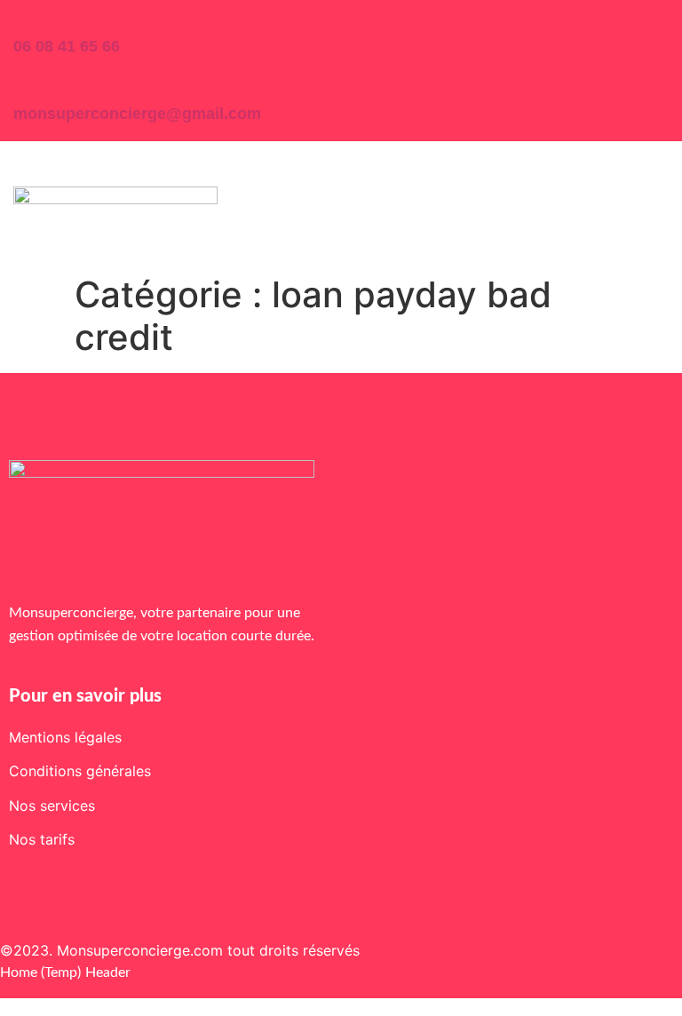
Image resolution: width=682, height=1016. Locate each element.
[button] (27, 169)
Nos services (52, 805)
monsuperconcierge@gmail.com (137, 114)
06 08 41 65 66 (66, 46)
